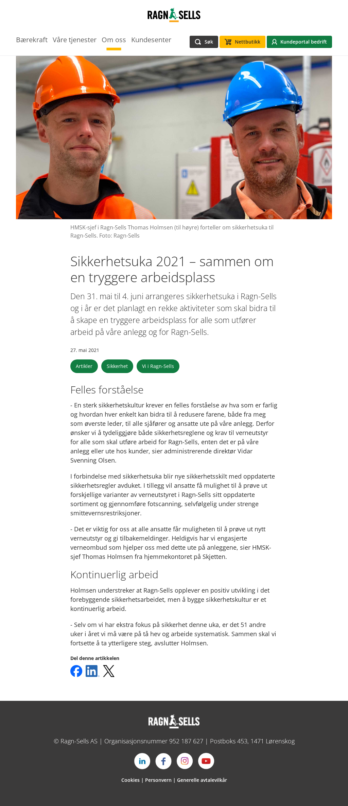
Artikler (84, 366)
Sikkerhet (117, 366)
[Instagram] (185, 761)
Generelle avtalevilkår (202, 780)
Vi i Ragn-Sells (158, 366)
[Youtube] (206, 761)
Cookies (130, 780)
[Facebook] (163, 761)
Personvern (158, 780)
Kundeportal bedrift (303, 41)
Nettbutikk (247, 41)
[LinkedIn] (142, 761)
